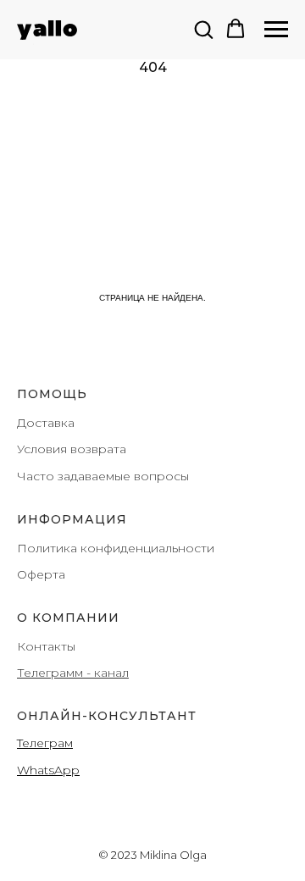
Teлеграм (45, 743)
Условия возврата (71, 449)
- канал (106, 672)
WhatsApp (48, 770)
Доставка (46, 422)
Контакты (46, 646)
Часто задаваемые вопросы (103, 476)
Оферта (41, 574)
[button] (203, 29)
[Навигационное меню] (276, 29)
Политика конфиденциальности (115, 548)
